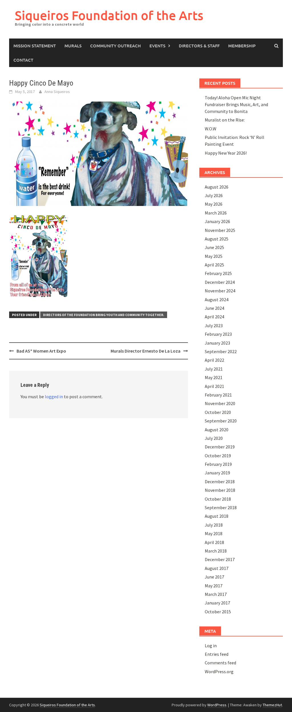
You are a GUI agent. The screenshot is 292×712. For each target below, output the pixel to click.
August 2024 (216, 299)
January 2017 (217, 603)
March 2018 (216, 551)
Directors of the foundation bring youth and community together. (103, 315)
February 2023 (218, 334)
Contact (23, 60)
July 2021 (214, 369)
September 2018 (221, 507)
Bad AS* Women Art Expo (41, 351)
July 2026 (214, 195)
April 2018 (214, 542)
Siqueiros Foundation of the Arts (109, 15)
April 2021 (214, 386)
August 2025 (216, 239)
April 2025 (214, 265)
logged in (54, 396)
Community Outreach (115, 45)
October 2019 (218, 455)
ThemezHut (272, 704)
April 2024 (214, 316)
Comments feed (220, 663)
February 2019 (218, 464)
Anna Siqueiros (57, 91)
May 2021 (213, 377)
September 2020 (221, 421)
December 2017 (220, 559)
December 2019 (220, 447)
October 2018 (218, 499)
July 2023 (214, 325)
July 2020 (214, 438)
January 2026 (217, 221)
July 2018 (214, 525)
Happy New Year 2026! (226, 153)
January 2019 (217, 473)
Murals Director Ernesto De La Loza (146, 351)
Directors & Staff (199, 45)
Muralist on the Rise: (225, 120)
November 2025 (220, 230)
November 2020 (220, 403)
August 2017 (216, 568)
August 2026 (216, 187)
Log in (211, 645)
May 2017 (213, 585)
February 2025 (218, 273)
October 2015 (218, 611)
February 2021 (218, 395)
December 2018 (220, 481)
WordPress (216, 704)
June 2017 (214, 577)
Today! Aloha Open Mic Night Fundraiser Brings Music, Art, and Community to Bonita (236, 104)
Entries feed (216, 654)
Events (157, 45)
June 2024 (214, 308)
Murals (73, 45)
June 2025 (214, 247)
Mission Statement (34, 45)
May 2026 (213, 204)
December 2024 (220, 282)
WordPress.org (219, 671)
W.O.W (210, 129)
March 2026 (216, 213)
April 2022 (214, 360)
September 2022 (221, 351)
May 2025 (213, 256)
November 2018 (220, 490)
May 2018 (213, 533)
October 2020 (218, 412)
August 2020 (216, 429)
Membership (242, 45)
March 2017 (216, 594)
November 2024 (220, 291)
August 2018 (216, 516)
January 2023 (217, 343)
